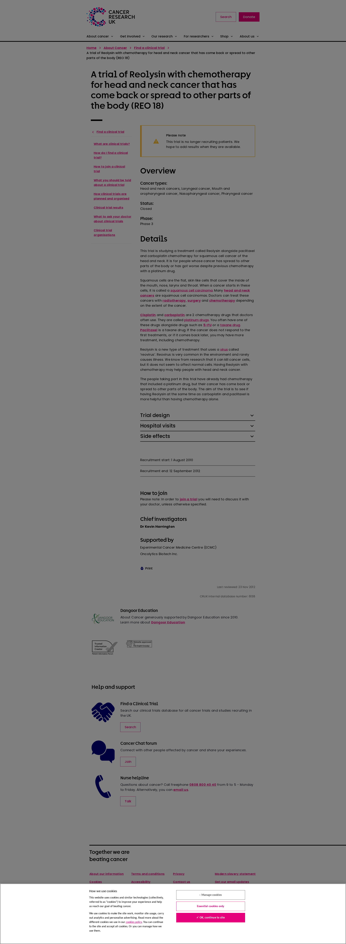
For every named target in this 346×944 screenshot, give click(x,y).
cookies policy (134, 922)
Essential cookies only (210, 906)
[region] (173, 914)
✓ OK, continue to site (210, 917)
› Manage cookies (210, 895)
